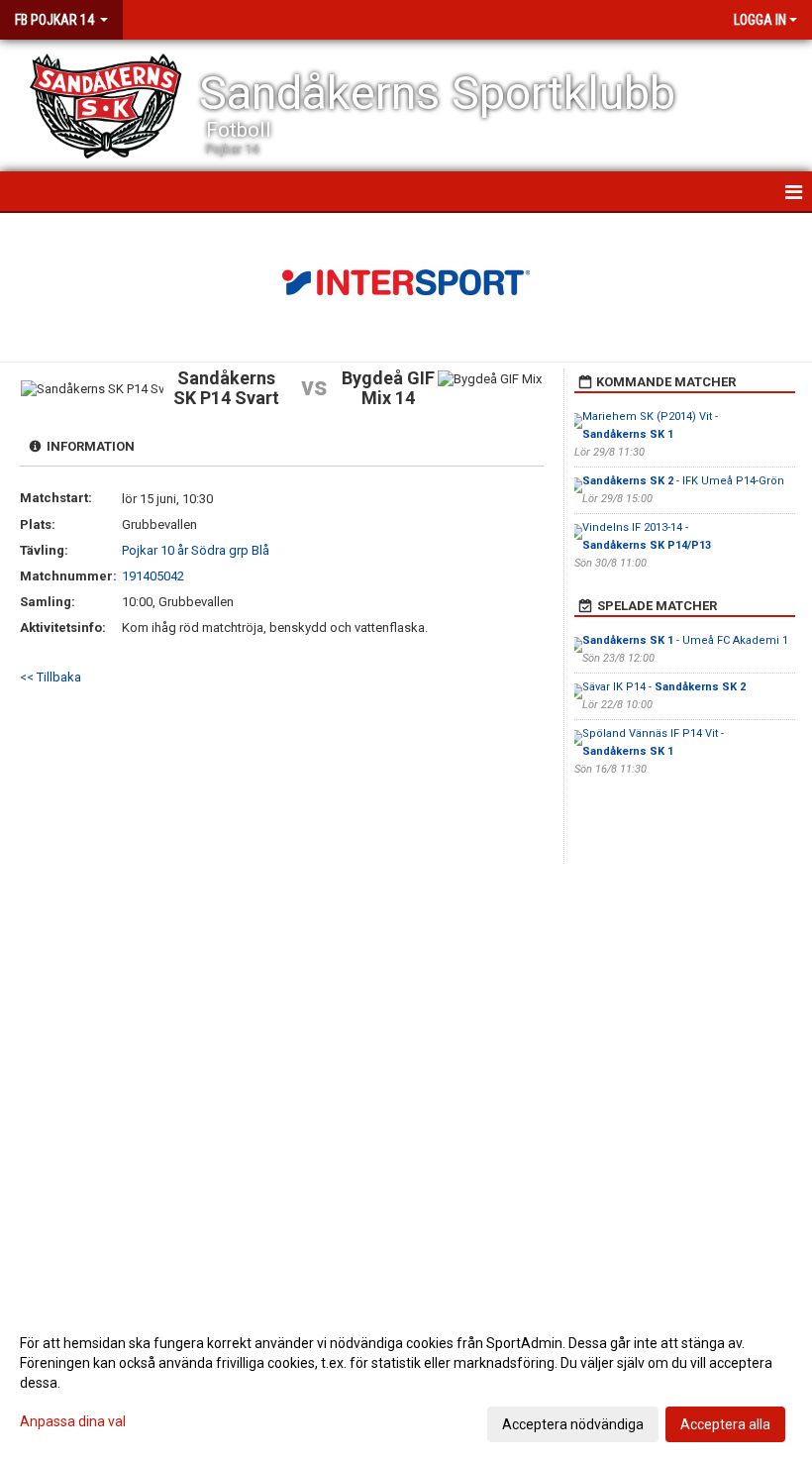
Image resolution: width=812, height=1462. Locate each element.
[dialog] (406, 1383)
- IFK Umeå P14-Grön (683, 480)
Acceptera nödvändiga (573, 1424)
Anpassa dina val (73, 1421)
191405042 (153, 576)
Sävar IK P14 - (664, 686)
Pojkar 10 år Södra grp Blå (195, 550)
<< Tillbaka (50, 677)
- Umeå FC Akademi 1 (685, 640)
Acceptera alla (725, 1424)
